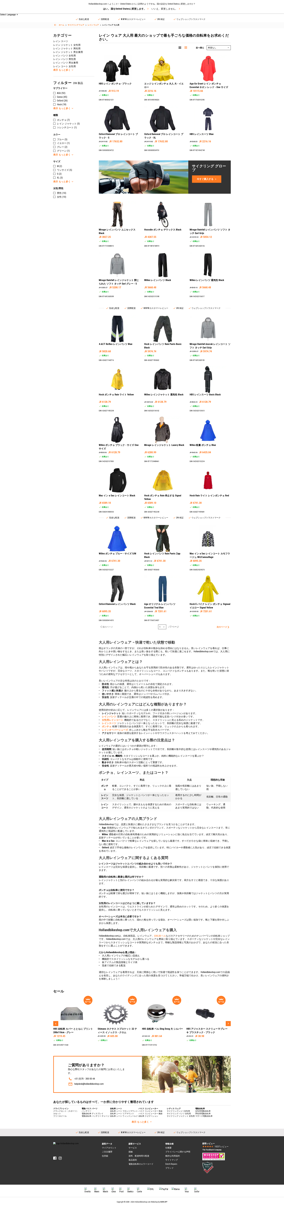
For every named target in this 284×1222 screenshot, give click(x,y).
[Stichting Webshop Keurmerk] (213, 1156)
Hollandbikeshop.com (143, 1202)
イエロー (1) (63, 143)
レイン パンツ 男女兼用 (65, 62)
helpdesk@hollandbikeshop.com (89, 1083)
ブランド (169, 1168)
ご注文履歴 (107, 1152)
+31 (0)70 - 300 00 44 (84, 1078)
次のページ (222, 627)
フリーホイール (60, 1116)
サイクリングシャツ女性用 (178, 1111)
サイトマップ (171, 1160)
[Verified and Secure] (208, 1167)
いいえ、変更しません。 (164, 8)
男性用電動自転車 (203, 1113)
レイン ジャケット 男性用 (66, 48)
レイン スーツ (60, 41)
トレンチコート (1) (67, 127)
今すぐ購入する (205, 179)
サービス (133, 1148)
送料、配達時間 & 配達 (139, 1156)
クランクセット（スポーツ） (65, 1111)
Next (228, 1023)
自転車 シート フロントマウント (124, 1111)
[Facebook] (54, 1158)
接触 (131, 1152)
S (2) (59, 173)
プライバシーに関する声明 (177, 1152)
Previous (55, 1023)
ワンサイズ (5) (64, 170)
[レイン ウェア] (55, 24)
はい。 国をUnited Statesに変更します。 (124, 8)
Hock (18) (61, 104)
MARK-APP (163, 1202)
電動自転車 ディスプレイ (92, 1113)
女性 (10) (61, 196)
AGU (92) (61, 93)
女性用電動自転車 (203, 1111)
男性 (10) (61, 193)
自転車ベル (160, 935)
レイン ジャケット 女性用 (66, 45)
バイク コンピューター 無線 (150, 1113)
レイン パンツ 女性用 (64, 55)
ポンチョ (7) (63, 120)
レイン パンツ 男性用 (64, 59)
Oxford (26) (62, 100)
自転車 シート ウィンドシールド (124, 1116)
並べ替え (200, 48)
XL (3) (60, 177)
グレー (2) (62, 147)
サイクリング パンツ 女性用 (179, 1113)
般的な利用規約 (172, 1156)
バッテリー (86, 1111)
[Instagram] (60, 1158)
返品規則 (133, 1160)
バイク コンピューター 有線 (150, 1111)
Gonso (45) (62, 97)
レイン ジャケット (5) (68, 123)
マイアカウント (109, 1148)
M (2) (59, 166)
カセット (57, 1113)
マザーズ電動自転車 (204, 1116)
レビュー (222, 1146)
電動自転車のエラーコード (141, 1164)
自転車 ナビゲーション (148, 1116)
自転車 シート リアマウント (122, 1113)
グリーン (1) (63, 150)
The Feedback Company (211, 1150)
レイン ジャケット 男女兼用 (68, 52)
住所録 (105, 1156)
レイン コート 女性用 (64, 66)
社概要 (168, 1148)
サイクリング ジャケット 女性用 (181, 1116)
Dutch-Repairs (171, 1164)
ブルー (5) (62, 139)
